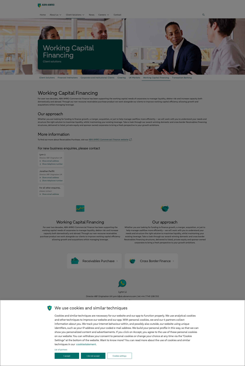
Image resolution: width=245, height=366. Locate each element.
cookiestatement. (86, 344)
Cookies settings (119, 356)
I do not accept (93, 356)
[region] (122, 333)
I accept (66, 356)
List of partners (61, 349)
